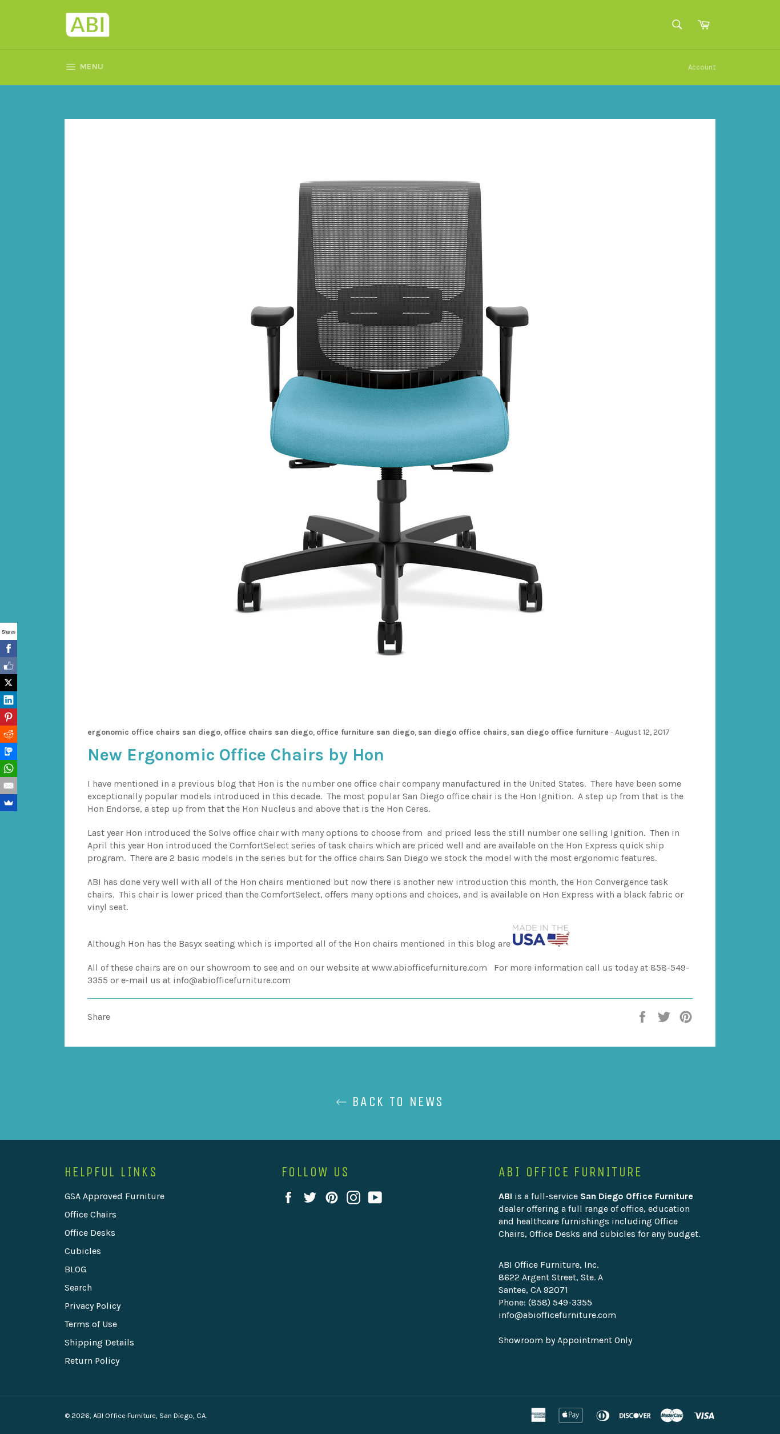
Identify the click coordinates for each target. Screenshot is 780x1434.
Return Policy (92, 1360)
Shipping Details (99, 1342)
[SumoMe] (8, 802)
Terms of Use (91, 1324)
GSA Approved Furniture (114, 1196)
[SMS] (8, 751)
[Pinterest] (8, 717)
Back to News (395, 1101)
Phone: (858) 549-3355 (545, 1302)
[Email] (8, 785)
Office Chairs (90, 1214)
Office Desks (90, 1232)
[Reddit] (8, 734)
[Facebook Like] (8, 665)
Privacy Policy (92, 1305)
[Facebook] (8, 648)
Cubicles (83, 1250)
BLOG (75, 1269)
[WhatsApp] (8, 768)
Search (78, 1287)
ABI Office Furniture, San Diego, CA (149, 1415)
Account (701, 67)
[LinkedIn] (8, 699)
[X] (8, 682)
